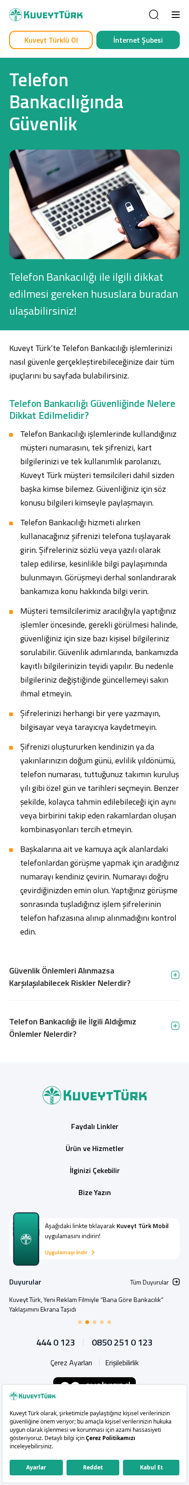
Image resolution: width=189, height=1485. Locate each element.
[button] (175, 14)
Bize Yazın (94, 1192)
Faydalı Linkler (94, 1126)
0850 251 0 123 (122, 1342)
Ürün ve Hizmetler (95, 1148)
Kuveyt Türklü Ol (51, 39)
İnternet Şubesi (138, 39)
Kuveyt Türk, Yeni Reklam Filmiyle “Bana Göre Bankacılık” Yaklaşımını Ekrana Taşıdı (86, 1304)
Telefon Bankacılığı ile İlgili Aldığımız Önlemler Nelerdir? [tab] (72, 1027)
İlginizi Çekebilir (95, 1170)
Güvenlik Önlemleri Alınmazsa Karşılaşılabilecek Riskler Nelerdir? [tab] (70, 976)
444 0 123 (55, 1342)
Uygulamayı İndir (66, 1252)
